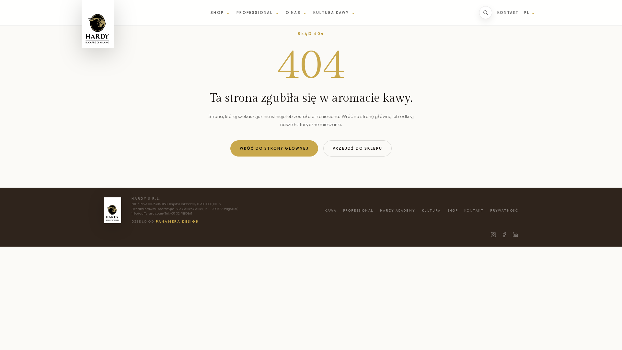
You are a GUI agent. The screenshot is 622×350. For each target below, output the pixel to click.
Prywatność (504, 210)
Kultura (431, 210)
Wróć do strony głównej (274, 148)
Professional (358, 210)
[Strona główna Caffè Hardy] (98, 24)
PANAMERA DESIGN (177, 221)
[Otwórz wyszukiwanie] (485, 12)
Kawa (330, 210)
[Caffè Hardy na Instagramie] (493, 235)
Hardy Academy (397, 210)
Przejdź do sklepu (357, 148)
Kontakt (508, 12)
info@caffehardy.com (147, 213)
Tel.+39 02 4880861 (178, 213)
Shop (452, 210)
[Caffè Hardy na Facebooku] (504, 235)
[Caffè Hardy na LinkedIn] (515, 235)
